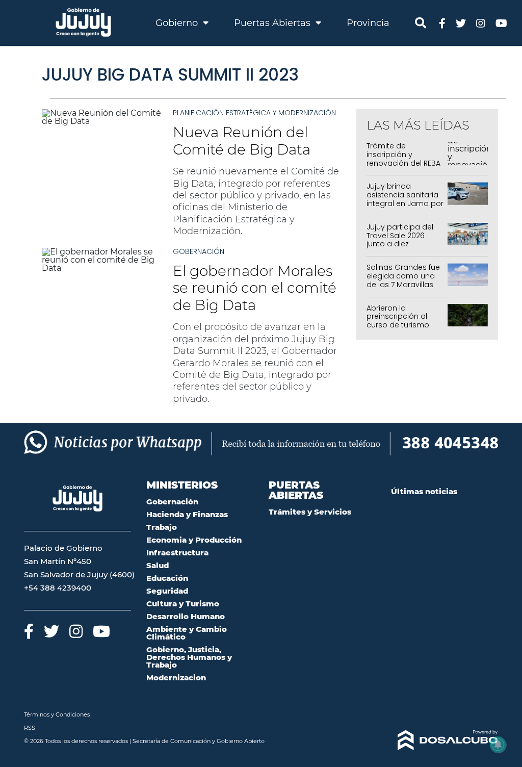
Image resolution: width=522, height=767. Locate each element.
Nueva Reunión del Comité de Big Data (241, 140)
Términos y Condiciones (57, 714)
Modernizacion (176, 677)
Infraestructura (177, 552)
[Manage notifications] (498, 744)
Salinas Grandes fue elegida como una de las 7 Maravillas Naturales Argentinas (404, 280)
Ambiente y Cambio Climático (186, 633)
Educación (167, 578)
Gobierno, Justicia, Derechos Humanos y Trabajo (189, 657)
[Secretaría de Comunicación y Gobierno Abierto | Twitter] (461, 22)
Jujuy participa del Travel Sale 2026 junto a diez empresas (400, 240)
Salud (157, 565)
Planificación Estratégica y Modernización (254, 113)
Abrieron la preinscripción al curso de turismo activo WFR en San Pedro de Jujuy (400, 325)
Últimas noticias (424, 491)
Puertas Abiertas (273, 23)
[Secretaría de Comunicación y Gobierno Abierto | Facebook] (442, 22)
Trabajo (161, 527)
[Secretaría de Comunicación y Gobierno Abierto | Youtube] (501, 22)
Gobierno (177, 23)
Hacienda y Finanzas (187, 514)
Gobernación (198, 251)
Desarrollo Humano (185, 616)
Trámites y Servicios (310, 512)
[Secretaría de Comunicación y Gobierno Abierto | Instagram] (480, 22)
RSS (29, 727)
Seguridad (167, 591)
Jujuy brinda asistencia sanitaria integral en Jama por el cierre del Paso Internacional (405, 203)
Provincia (368, 23)
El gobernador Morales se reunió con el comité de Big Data (254, 288)
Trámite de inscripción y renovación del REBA (403, 154)
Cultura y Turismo (182, 603)
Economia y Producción (194, 540)
